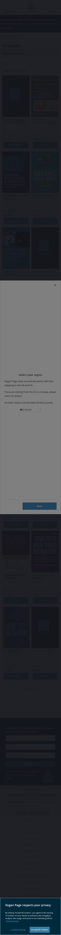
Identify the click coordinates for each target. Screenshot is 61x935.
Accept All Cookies (39, 929)
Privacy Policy (12, 921)
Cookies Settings (18, 929)
